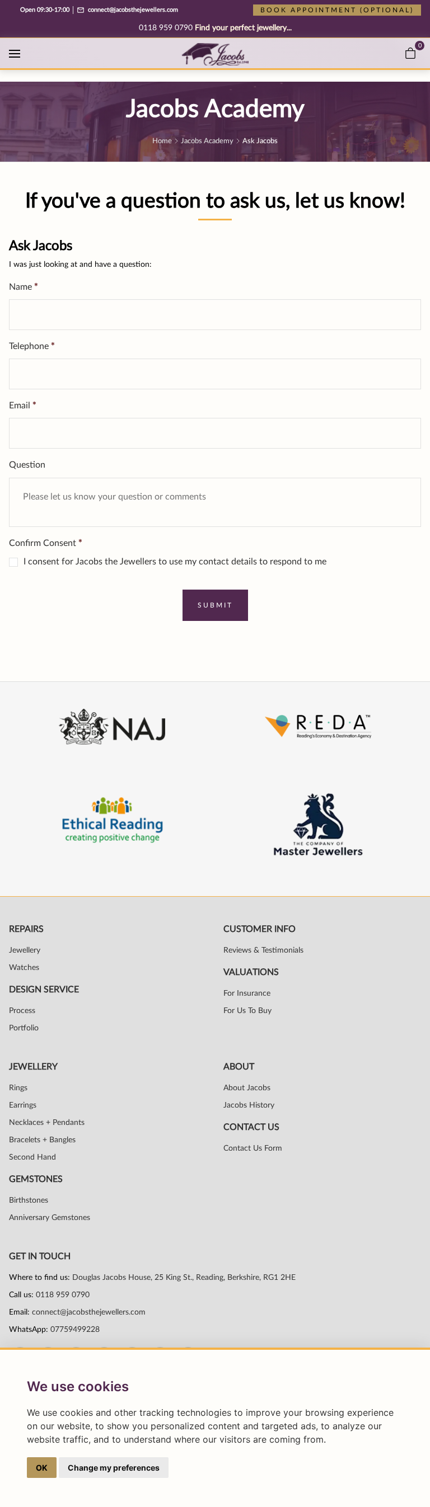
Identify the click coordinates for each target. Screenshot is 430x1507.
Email (22, 405)
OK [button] (42, 1467)
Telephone (32, 346)
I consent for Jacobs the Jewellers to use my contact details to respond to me (175, 561)
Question (27, 464)
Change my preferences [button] (114, 1467)
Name (23, 286)
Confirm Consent (45, 543)
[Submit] (215, 605)
